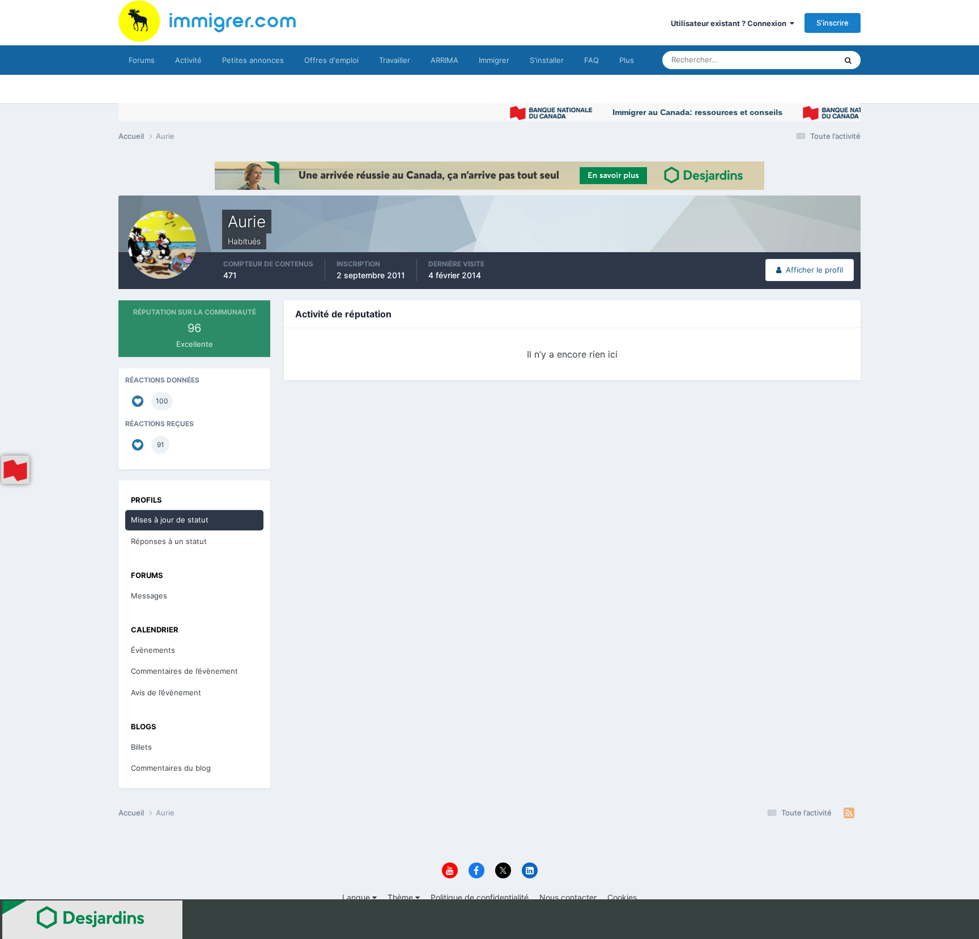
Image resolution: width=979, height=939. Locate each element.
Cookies (622, 897)
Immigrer (494, 60)
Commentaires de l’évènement (184, 670)
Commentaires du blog (171, 767)
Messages (149, 595)
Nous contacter (568, 897)
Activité (188, 60)
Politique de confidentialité (480, 897)
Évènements (153, 650)
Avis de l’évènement (166, 692)
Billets (141, 746)
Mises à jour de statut (786, 60)
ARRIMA (444, 60)
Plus (626, 60)
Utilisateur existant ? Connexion (730, 23)
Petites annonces (253, 60)
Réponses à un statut (169, 541)
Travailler (394, 60)
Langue (357, 897)
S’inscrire (832, 22)
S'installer (547, 60)
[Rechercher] (848, 60)
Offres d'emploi (331, 60)
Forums (142, 60)
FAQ (591, 60)
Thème (401, 897)
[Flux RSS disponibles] (849, 813)
